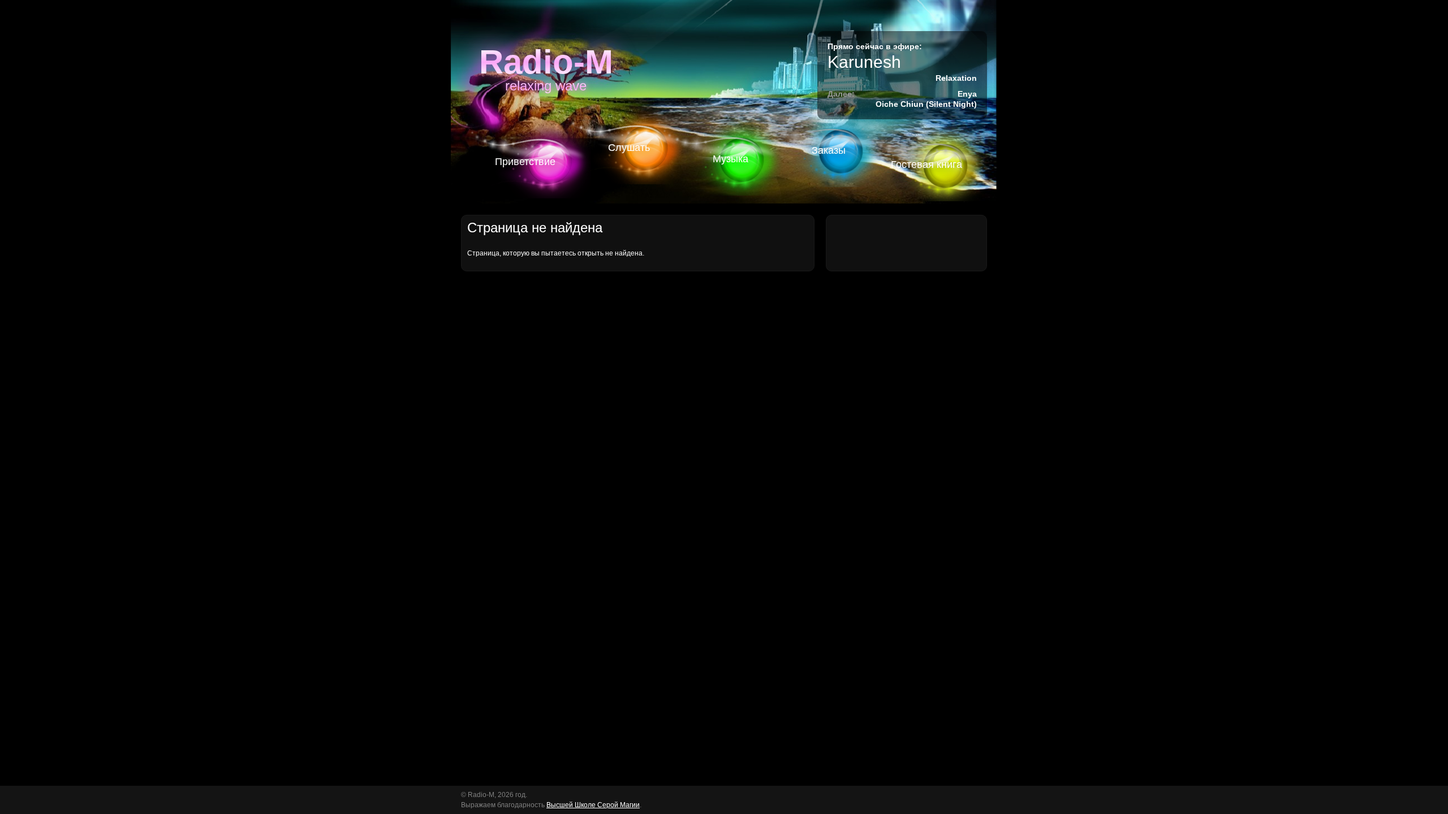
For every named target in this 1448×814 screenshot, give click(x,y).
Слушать (629, 147)
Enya (967, 93)
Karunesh (864, 62)
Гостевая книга (926, 164)
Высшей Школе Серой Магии (593, 805)
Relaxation (956, 78)
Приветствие (525, 161)
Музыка (730, 158)
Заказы (829, 150)
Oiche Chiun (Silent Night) (926, 104)
